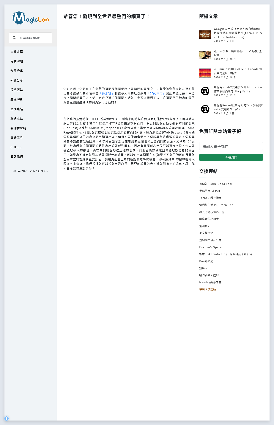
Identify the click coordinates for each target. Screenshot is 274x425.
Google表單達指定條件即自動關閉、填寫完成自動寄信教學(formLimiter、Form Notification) (238, 33)
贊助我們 (16, 156)
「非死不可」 (156, 93)
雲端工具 (16, 137)
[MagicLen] (30, 17)
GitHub (16, 147)
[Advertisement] (129, 52)
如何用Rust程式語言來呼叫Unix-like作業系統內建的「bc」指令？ (238, 89)
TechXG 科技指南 (210, 198)
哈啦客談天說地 (209, 275)
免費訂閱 (231, 157)
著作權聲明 (18, 128)
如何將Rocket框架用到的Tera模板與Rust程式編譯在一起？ (238, 107)
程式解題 (16, 61)
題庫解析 (16, 99)
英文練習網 (206, 233)
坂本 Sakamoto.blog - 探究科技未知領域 (225, 254)
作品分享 (16, 70)
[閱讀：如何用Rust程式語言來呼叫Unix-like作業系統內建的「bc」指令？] (205, 91)
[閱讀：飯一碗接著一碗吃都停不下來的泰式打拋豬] (205, 54)
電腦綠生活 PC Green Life (216, 205)
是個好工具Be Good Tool (215, 184)
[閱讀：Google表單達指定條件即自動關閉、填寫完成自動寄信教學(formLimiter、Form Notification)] (205, 34)
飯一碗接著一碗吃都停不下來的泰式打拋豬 (238, 53)
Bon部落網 (206, 261)
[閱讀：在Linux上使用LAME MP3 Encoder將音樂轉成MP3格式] (205, 73)
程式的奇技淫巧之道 (211, 212)
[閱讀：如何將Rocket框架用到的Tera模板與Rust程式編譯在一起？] (205, 109)
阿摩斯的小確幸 (209, 219)
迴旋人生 (204, 268)
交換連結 (16, 109)
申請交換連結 (207, 289)
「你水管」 (107, 93)
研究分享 (16, 80)
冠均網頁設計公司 (210, 240)
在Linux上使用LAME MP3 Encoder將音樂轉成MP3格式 (238, 71)
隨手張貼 (16, 89)
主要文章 (16, 51)
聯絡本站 (16, 118)
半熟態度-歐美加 (209, 191)
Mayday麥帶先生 (210, 282)
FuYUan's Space (210, 247)
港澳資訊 (204, 226)
